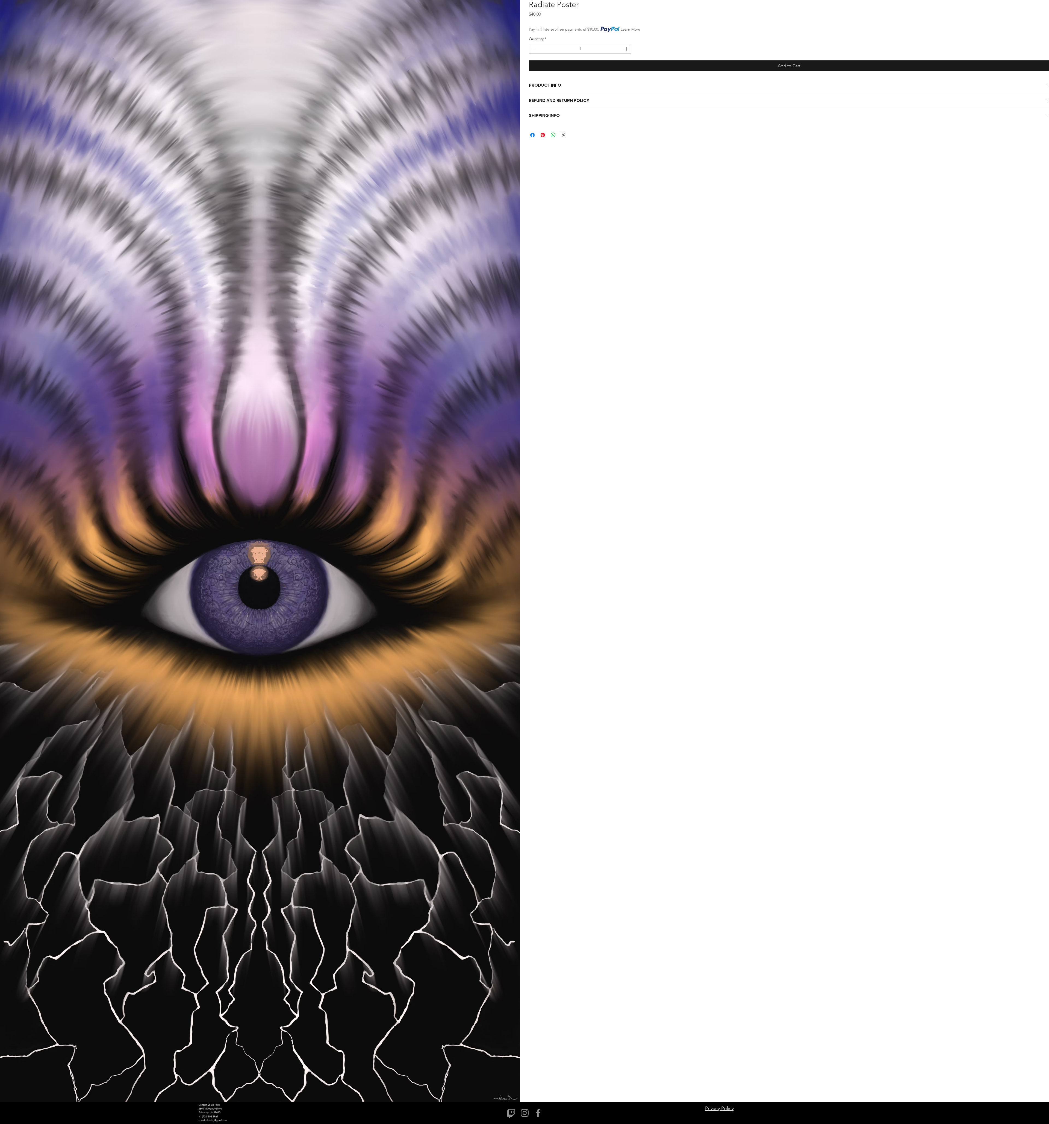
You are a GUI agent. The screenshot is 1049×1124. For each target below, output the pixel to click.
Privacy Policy (719, 1108)
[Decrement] (533, 49)
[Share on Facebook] (532, 135)
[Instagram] (524, 1113)
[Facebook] (538, 1113)
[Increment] (627, 49)
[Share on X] (563, 135)
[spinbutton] (580, 49)
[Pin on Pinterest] (543, 135)
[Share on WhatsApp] (553, 135)
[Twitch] (511, 1113)
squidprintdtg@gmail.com (213, 1120)
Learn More (630, 29)
